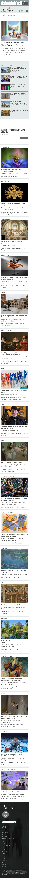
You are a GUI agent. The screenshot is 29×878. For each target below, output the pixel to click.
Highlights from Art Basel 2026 (10, 431)
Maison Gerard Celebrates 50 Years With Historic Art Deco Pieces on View (13, 398)
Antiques (4, 368)
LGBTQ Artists (6, 656)
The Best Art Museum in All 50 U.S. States (13, 507)
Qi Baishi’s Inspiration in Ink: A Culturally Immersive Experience (13, 470)
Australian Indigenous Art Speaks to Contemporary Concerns (12, 539)
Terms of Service (4, 874)
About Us (5, 832)
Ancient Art (5, 181)
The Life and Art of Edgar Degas (11, 462)
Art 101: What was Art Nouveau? (10, 395)
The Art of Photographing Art (10, 176)
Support (4, 834)
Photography (6, 147)
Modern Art (5, 618)
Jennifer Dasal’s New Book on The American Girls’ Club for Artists (12, 679)
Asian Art (4, 440)
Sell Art (4, 866)
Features (4, 843)
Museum (4, 293)
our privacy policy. (19, 872)
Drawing (4, 732)
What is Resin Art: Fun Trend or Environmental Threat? (10, 650)
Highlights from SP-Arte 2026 (10, 792)
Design (3, 582)
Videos (4, 849)
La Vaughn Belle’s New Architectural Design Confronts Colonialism (14, 608)
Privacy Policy (22, 873)
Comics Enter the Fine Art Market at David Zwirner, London (12, 755)
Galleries (4, 860)
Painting (4, 548)
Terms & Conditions (8, 838)
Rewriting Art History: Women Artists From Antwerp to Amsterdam (13, 354)
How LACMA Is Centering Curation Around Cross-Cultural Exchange (13, 503)
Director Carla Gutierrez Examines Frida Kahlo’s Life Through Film (13, 797)
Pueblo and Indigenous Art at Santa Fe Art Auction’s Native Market (14, 535)
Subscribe (24, 138)
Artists (4, 862)
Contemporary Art (8, 476)
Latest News (6, 845)
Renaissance (6, 219)
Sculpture (5, 255)
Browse (4, 858)
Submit (25, 3)
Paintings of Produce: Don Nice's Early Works (18, 93)
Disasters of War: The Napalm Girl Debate (14, 173)
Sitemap (4, 836)
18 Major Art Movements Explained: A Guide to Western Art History (14, 244)
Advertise (5, 853)
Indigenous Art (7, 512)
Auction (4, 694)
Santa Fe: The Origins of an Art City (11, 543)
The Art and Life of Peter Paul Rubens (12, 577)
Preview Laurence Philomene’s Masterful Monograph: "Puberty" (13, 683)
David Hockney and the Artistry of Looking (18, 76)
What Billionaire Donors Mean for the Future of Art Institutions (18, 69)
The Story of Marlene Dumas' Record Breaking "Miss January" (12, 725)
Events (4, 847)
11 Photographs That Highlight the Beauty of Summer (12, 170)
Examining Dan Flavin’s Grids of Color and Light (18, 86)
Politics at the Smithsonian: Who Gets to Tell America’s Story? (19, 103)
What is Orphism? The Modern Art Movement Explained (11, 645)
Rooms (4, 864)
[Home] (7, 9)
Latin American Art (8, 769)
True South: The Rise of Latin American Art (14, 794)
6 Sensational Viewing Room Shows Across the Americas (13, 44)
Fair (2, 404)
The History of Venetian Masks (19, 111)
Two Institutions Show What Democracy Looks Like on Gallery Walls (13, 320)
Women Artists (7, 330)
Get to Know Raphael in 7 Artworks (12, 241)
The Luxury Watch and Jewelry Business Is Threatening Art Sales (14, 717)
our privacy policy (5, 871)
